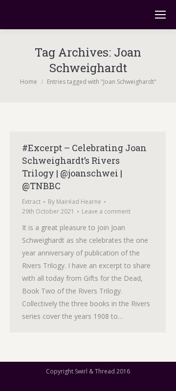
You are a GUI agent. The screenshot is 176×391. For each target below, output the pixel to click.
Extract (31, 201)
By (74, 201)
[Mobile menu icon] (160, 14)
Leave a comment (106, 211)
